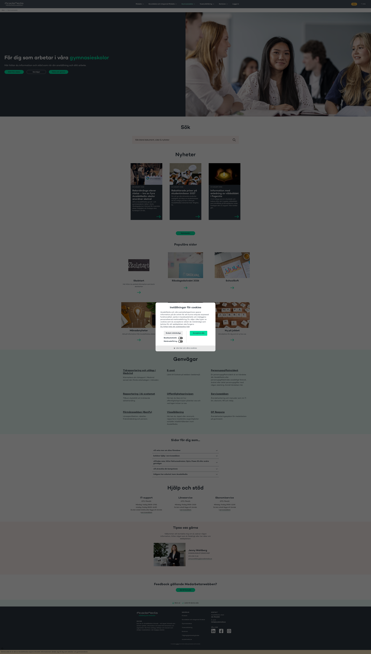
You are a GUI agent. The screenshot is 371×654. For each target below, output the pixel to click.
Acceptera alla (198, 333)
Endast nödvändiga (173, 333)
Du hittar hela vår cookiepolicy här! (175, 327)
